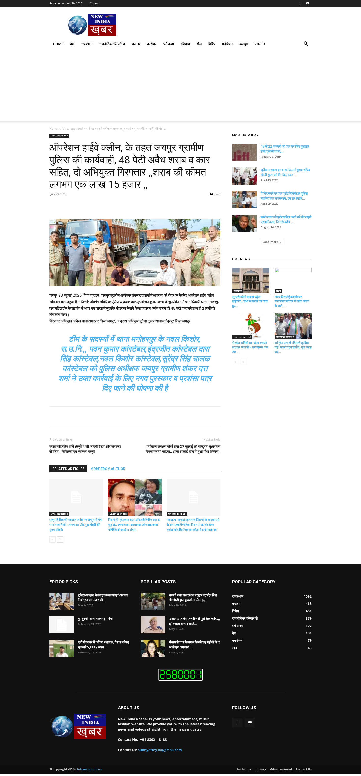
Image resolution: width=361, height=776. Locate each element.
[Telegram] (151, 205)
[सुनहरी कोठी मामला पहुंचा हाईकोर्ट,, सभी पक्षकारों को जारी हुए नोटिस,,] (250, 280)
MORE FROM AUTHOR (107, 469)
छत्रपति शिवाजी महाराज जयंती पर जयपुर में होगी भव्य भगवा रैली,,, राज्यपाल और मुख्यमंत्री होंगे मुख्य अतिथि (75, 524)
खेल (199, 43)
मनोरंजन (227, 43)
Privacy (260, 769)
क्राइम (243, 43)
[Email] (140, 205)
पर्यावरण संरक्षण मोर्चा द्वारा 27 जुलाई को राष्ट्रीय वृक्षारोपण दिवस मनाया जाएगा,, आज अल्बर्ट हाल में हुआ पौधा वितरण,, (183, 449)
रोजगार (136, 43)
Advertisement (281, 769)
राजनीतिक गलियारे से (112, 43)
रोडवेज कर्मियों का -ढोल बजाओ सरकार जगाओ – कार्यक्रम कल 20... (250, 347)
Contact (95, 3)
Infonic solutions (89, 769)
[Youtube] (308, 3)
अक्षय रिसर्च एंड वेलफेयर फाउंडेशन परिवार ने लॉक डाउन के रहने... (292, 301)
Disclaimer (243, 769)
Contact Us (304, 769)
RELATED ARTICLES (68, 469)
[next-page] (60, 539)
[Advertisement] (180, 86)
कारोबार (151, 43)
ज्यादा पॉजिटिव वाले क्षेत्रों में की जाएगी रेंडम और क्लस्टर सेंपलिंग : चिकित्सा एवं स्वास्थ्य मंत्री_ (85, 449)
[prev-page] (52, 539)
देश (72, 43)
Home (58, 43)
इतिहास (185, 43)
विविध (211, 43)
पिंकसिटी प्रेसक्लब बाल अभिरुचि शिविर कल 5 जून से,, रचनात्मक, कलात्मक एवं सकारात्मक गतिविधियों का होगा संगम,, (134, 524)
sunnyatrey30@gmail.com (160, 750)
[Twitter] (94, 205)
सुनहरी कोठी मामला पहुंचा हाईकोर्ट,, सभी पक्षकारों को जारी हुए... (250, 301)
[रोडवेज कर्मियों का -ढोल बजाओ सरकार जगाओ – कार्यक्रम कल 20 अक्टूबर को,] (250, 326)
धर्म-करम (168, 43)
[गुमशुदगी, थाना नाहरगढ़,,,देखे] (61, 624)
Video (259, 43)
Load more (270, 242)
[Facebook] (300, 3)
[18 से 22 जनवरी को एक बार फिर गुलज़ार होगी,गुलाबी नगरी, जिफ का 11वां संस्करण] (244, 152)
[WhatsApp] (117, 205)
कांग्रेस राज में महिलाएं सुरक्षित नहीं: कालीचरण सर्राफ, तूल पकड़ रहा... (293, 347)
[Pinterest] (106, 205)
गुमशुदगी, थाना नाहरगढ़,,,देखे (95, 619)
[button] (306, 44)
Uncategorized (72, 128)
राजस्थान (86, 43)
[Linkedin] (128, 205)
